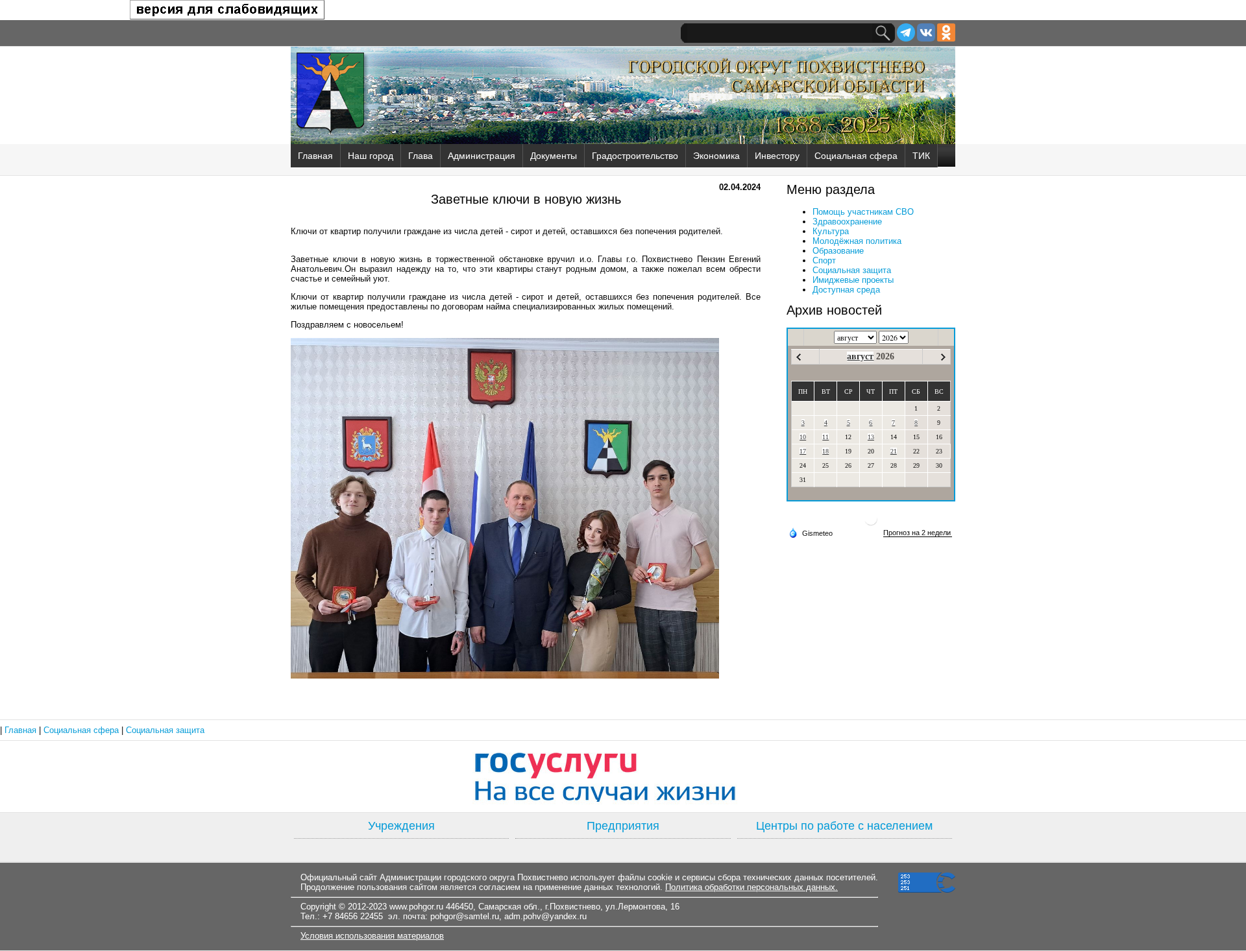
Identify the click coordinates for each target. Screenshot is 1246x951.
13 (871, 436)
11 (825, 436)
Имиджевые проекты (853, 280)
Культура (830, 231)
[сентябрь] (943, 357)
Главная (315, 155)
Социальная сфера (856, 155)
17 (803, 451)
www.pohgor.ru (416, 906)
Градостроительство (635, 155)
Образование (838, 251)
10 (803, 436)
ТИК (921, 155)
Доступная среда (846, 290)
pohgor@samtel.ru (464, 916)
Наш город (370, 155)
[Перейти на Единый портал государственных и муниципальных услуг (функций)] (623, 776)
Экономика (716, 155)
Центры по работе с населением (844, 825)
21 (893, 451)
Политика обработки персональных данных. (751, 887)
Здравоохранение (847, 221)
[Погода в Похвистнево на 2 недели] (917, 533)
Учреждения (401, 825)
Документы (553, 155)
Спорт (824, 260)
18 (825, 451)
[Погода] (810, 532)
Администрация (481, 155)
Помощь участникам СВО (863, 212)
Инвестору (777, 155)
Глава (420, 155)
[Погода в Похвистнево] (871, 524)
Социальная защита (851, 270)
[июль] (798, 357)
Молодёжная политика (856, 241)
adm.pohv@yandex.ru (545, 916)
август (860, 356)
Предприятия (623, 825)
